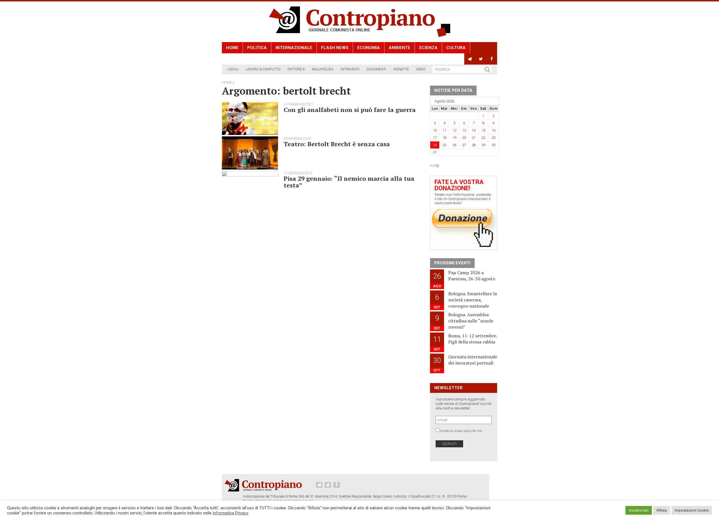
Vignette (401, 69)
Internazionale (294, 47)
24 (435, 145)
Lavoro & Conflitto (263, 69)
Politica (257, 47)
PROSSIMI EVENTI (452, 262)
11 (444, 130)
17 (435, 138)
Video (421, 69)
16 (493, 130)
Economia (368, 47)
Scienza (428, 47)
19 (454, 138)
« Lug (434, 165)
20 (464, 138)
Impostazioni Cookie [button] (692, 510)
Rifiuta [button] (662, 510)
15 (483, 130)
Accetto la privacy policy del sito (461, 431)
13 (464, 130)
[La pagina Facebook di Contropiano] (491, 59)
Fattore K (296, 69)
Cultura (456, 47)
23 (493, 138)
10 (435, 130)
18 (444, 138)
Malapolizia (323, 69)
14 (473, 130)
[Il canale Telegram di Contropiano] (469, 59)
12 (454, 130)
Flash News (335, 47)
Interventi (350, 69)
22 (483, 138)
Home (232, 47)
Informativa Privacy (230, 513)
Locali (233, 69)
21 (473, 138)
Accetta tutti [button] (639, 510)
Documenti (376, 69)
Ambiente (399, 47)
